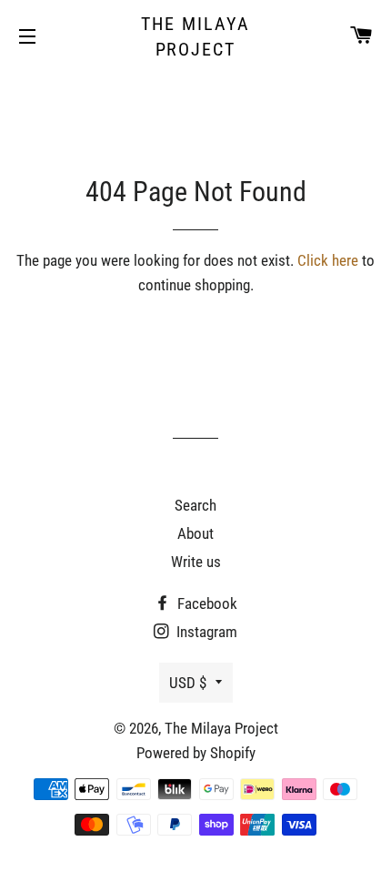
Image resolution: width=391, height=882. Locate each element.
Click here (327, 260)
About (195, 533)
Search (195, 505)
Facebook (205, 603)
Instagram (205, 632)
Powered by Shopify (196, 753)
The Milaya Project (195, 36)
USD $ (187, 683)
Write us (196, 562)
